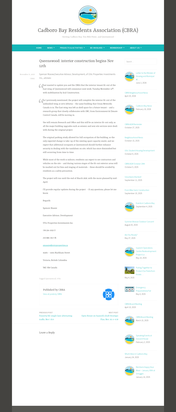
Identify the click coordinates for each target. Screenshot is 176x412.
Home (39, 48)
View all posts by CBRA (52, 294)
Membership (116, 48)
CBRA (32, 79)
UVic (59, 279)
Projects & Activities (71, 48)
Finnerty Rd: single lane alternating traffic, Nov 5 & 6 (55, 316)
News (50, 48)
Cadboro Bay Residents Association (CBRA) (88, 31)
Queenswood (50, 279)
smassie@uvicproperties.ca (55, 245)
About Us (135, 48)
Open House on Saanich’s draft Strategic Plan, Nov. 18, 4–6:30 (99, 316)
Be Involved (96, 48)
